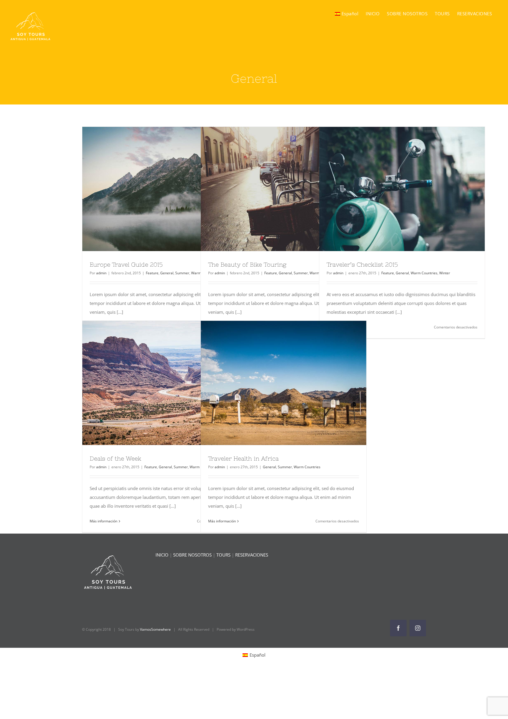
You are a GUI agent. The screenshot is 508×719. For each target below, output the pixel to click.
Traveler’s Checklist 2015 (391, 189)
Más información (103, 521)
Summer (182, 272)
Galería (176, 189)
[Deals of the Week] (165, 383)
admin (101, 272)
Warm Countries (424, 272)
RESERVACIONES (251, 555)
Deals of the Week (154, 383)
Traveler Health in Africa (273, 383)
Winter (444, 272)
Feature (152, 272)
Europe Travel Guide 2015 (154, 189)
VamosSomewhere (155, 629)
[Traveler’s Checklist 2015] (402, 189)
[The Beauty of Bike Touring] (283, 189)
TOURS (223, 555)
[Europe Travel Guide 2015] (165, 189)
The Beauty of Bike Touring (273, 189)
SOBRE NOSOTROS (192, 555)
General (166, 272)
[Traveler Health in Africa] (283, 383)
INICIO (162, 555)
